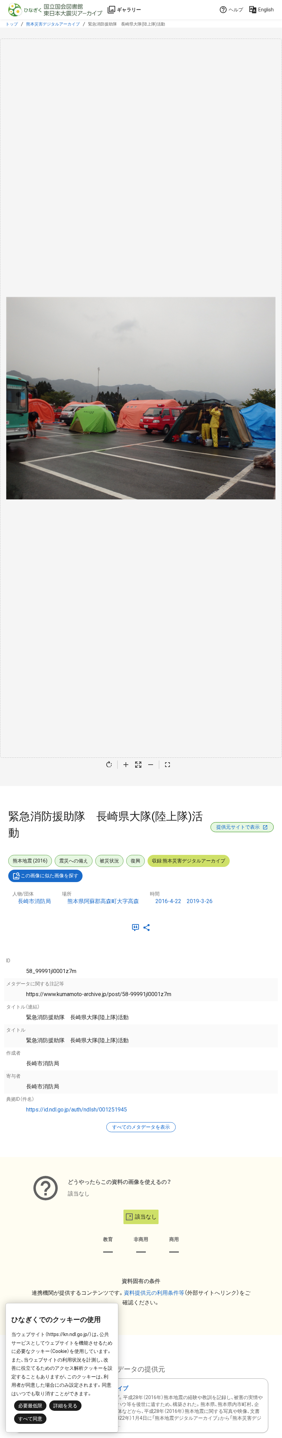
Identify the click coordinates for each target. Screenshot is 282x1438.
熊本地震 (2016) (30, 860)
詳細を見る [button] (65, 1405)
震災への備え (73, 860)
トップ (12, 24)
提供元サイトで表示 (238, 827)
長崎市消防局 (34, 901)
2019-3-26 (200, 901)
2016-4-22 (168, 901)
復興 (135, 860)
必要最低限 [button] (30, 1405)
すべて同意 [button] (30, 1418)
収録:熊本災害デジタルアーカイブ (188, 860)
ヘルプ (236, 9)
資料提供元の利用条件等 (154, 1293)
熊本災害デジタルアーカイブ (53, 24)
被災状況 (109, 860)
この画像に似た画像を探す (49, 875)
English (266, 9)
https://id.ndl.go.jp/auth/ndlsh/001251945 (76, 1109)
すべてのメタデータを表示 (141, 1127)
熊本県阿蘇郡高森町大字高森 (103, 901)
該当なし (146, 1216)
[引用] (136, 927)
